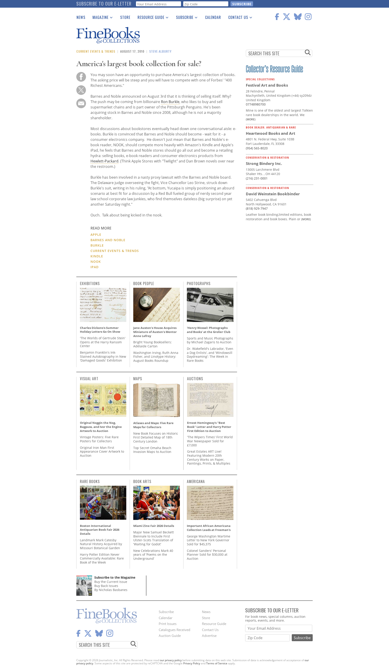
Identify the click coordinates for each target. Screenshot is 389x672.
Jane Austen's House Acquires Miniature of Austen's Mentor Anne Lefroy (155, 332)
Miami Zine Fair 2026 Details (153, 526)
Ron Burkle (170, 101)
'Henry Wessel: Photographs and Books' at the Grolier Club (208, 330)
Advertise (209, 635)
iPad (94, 267)
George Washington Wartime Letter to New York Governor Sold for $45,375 (208, 540)
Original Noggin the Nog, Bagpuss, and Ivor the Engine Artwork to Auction (101, 427)
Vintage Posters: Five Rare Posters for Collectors (99, 439)
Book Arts (142, 481)
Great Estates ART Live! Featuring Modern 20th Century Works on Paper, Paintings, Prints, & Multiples (208, 457)
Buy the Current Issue (110, 582)
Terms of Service (216, 663)
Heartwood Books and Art (270, 133)
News (81, 17)
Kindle (96, 256)
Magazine (99, 18)
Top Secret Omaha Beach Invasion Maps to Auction (152, 450)
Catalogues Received (174, 629)
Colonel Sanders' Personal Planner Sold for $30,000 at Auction (207, 554)
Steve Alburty (160, 51)
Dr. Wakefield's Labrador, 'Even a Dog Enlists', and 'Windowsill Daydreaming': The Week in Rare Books (210, 354)
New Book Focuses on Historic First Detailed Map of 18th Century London (155, 437)
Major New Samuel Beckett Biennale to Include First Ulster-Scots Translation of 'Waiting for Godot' (153, 538)
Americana (196, 481)
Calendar (213, 17)
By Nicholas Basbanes (110, 590)
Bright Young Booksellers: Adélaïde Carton (152, 344)
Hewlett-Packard (104, 161)
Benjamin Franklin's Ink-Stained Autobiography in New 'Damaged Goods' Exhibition (103, 356)
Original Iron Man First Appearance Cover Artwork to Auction (102, 451)
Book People (143, 283)
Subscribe (182, 18)
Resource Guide (149, 18)
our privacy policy (171, 660)
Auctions (195, 378)
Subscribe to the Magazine (114, 577)
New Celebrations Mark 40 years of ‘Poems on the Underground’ (153, 554)
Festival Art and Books (267, 85)
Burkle (97, 245)
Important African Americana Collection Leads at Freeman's (209, 528)
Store (125, 17)
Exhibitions (90, 283)
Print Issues (167, 623)
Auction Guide (170, 635)
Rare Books (90, 481)
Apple (95, 234)
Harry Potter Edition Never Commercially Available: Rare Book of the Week (102, 558)
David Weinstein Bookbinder (273, 193)
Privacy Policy (191, 663)
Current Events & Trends (95, 51)
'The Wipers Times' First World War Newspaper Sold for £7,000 (210, 441)
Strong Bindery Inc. (264, 163)
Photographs (198, 283)
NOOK (95, 261)
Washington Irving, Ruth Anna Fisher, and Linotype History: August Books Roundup (155, 357)
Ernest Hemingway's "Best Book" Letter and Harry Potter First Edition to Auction (209, 427)
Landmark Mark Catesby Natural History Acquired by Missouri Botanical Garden (101, 544)
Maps (137, 378)
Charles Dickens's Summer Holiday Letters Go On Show (100, 330)
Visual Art (89, 378)
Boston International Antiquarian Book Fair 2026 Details (99, 530)
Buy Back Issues (106, 586)
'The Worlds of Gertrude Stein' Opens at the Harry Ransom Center (102, 342)
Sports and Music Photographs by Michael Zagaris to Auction (210, 340)
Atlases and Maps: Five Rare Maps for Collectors (153, 425)
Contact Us (236, 18)
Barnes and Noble (107, 240)
